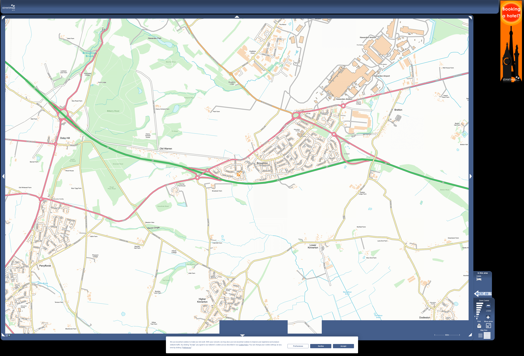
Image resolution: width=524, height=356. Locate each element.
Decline (321, 346)
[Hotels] (479, 278)
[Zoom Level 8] (479, 303)
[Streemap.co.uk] (8, 6)
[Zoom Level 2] (479, 316)
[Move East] (471, 176)
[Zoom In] (488, 317)
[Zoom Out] (488, 305)
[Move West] (3, 176)
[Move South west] (3, 334)
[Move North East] (471, 17)
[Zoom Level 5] (479, 310)
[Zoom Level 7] (479, 305)
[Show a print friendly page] (479, 325)
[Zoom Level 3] (479, 314)
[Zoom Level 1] (479, 318)
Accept (343, 346)
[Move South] (242, 335)
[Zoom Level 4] (479, 312)
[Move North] (237, 17)
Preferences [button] (186, 348)
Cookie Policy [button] (243, 345)
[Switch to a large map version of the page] (484, 335)
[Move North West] (3, 17)
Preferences (298, 346)
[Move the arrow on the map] (488, 325)
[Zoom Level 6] (479, 307)
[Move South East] (471, 334)
